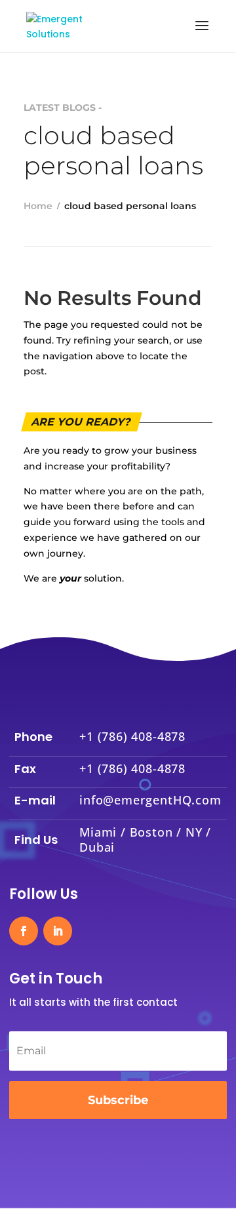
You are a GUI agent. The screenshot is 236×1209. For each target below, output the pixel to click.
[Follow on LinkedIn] (57, 931)
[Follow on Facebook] (23, 931)
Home (38, 206)
